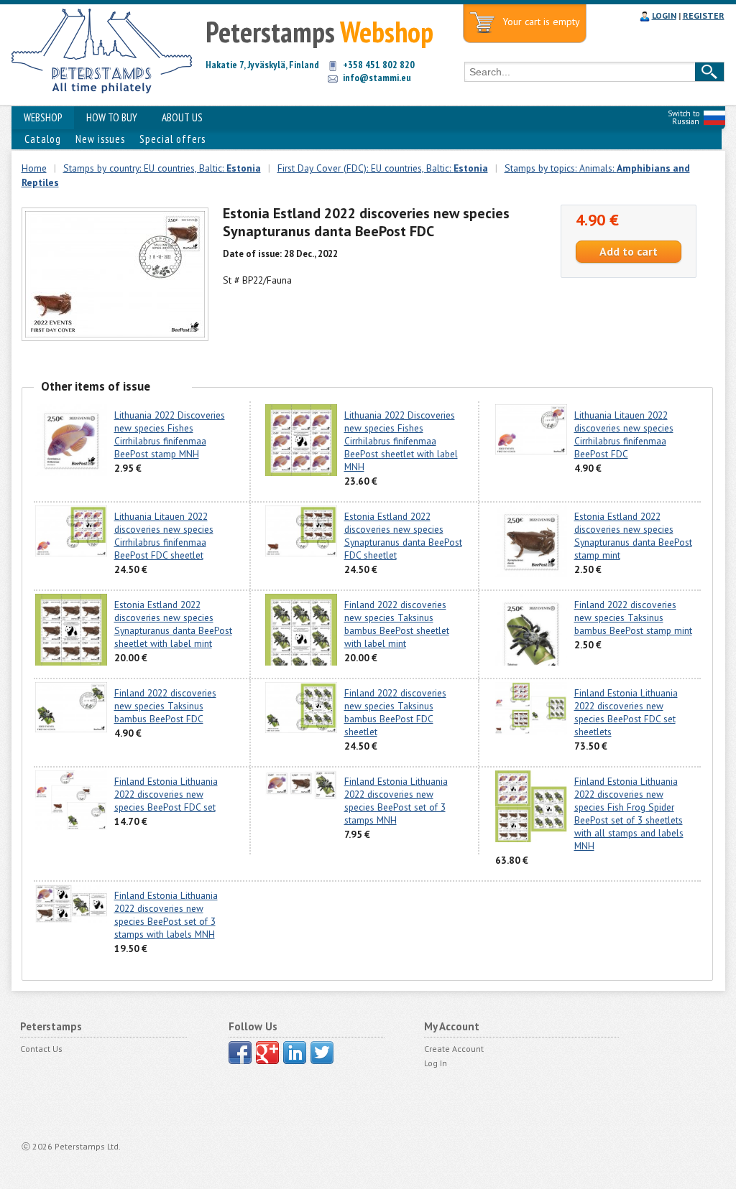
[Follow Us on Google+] (267, 1052)
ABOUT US (182, 117)
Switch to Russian (683, 117)
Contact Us (41, 1048)
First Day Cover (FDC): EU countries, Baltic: (382, 168)
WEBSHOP (43, 117)
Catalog (42, 139)
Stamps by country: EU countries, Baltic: (162, 168)
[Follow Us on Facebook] (240, 1052)
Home (34, 168)
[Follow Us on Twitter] (322, 1052)
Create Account (454, 1048)
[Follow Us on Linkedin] (294, 1052)
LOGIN (664, 15)
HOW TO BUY (111, 117)
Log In (435, 1063)
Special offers (172, 139)
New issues (100, 139)
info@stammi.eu (377, 77)
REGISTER (703, 15)
